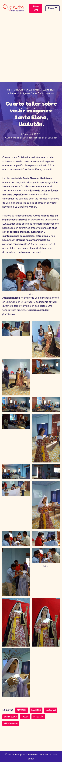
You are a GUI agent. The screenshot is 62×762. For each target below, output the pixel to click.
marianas (51, 710)
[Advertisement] (31, 49)
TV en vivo (36, 8)
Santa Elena (10, 716)
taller (25, 716)
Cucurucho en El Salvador (27, 89)
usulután (38, 716)
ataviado (21, 710)
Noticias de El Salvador (45, 137)
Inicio (9, 89)
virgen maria (11, 723)
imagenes (36, 710)
